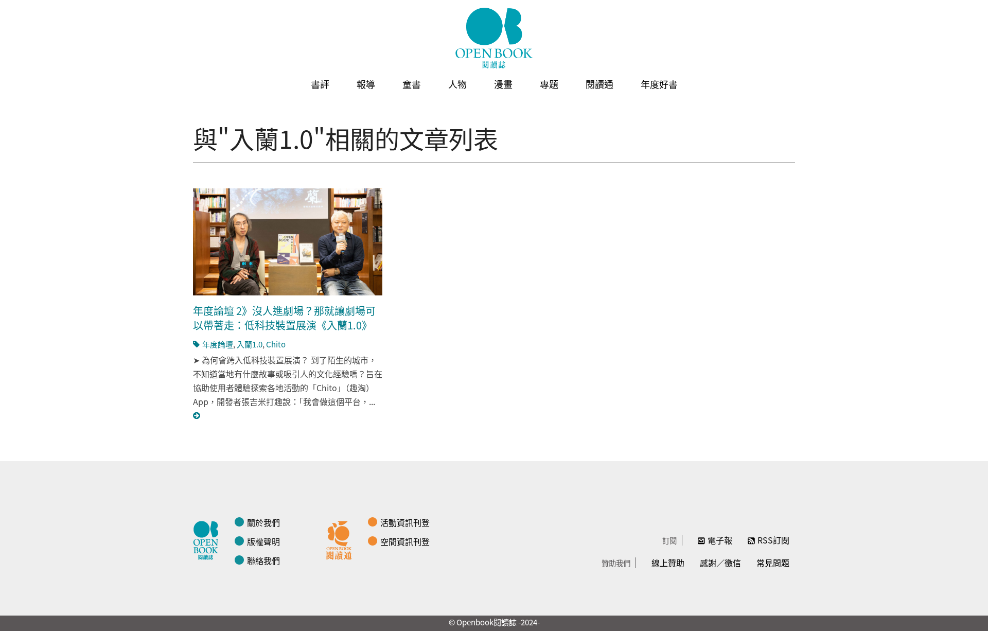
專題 (549, 84)
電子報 (720, 540)
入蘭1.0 (249, 344)
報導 (366, 84)
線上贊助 (667, 562)
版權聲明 (263, 541)
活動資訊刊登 (405, 522)
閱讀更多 (197, 416)
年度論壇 (217, 344)
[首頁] (494, 38)
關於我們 (263, 522)
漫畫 (503, 84)
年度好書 (659, 84)
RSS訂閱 (773, 540)
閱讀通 (599, 84)
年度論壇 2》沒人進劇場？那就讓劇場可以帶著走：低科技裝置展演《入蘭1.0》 (284, 317)
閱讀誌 (208, 539)
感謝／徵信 (720, 562)
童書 (411, 84)
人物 (457, 84)
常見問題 (772, 562)
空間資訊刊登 (405, 541)
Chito (276, 344)
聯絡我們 (263, 560)
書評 (320, 84)
